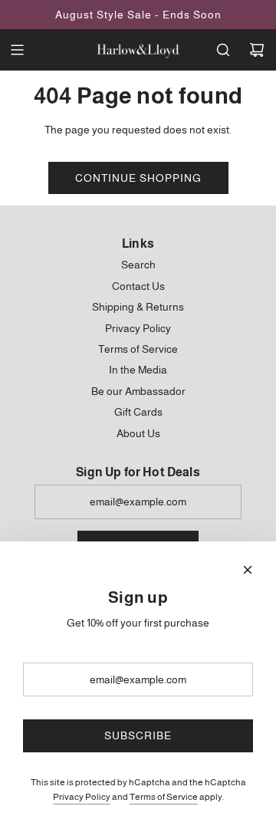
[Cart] (257, 50)
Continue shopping (138, 178)
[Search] (223, 50)
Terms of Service (164, 796)
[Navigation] (17, 50)
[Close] (247, 570)
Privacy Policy (81, 796)
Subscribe (138, 735)
